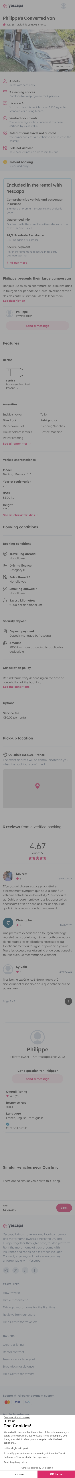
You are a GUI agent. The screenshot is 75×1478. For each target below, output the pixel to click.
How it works (12, 1293)
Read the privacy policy (15, 1462)
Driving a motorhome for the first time (29, 1307)
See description (14, 300)
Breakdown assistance (18, 1366)
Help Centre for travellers (20, 1322)
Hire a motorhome (15, 1300)
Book (64, 1207)
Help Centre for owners (18, 1374)
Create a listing (13, 1344)
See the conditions (16, 686)
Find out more (17, 262)
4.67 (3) (11, 24)
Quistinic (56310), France (31, 24)
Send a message (37, 326)
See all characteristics (19, 515)
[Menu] (66, 6)
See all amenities (15, 443)
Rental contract (13, 1352)
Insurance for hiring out (19, 1359)
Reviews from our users (19, 1314)
